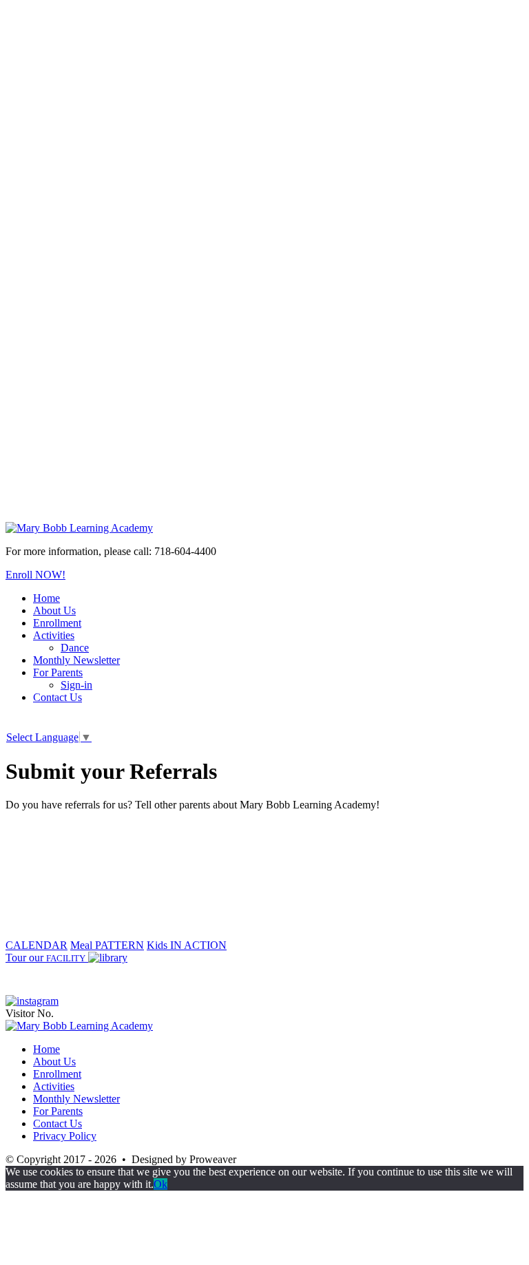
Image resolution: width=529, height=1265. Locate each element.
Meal (107, 945)
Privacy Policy (64, 1136)
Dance (75, 648)
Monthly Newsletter (76, 660)
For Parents (58, 672)
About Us (54, 610)
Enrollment (57, 623)
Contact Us (57, 697)
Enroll (35, 575)
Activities (53, 635)
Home (46, 598)
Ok (160, 1184)
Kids (187, 945)
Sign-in (76, 685)
